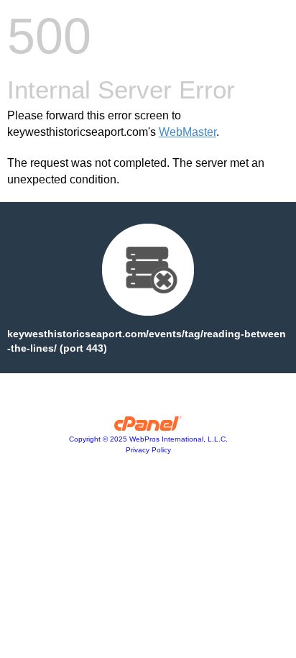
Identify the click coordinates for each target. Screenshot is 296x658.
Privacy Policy (148, 450)
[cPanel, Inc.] (148, 427)
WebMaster (187, 132)
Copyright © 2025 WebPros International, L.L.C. (148, 439)
